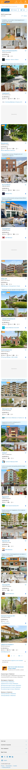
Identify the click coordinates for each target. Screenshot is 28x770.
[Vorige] (6, 656)
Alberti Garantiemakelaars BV (12, 505)
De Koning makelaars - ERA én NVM (9, 357)
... (16, 655)
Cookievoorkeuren (6, 767)
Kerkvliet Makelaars (9, 593)
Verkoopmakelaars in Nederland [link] (8, 695)
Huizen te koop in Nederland (7, 681)
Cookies (15, 765)
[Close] (25, 661)
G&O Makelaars (8, 237)
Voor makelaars (4, 748)
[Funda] (9, 2)
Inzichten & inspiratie (6, 744)
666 (19, 655)
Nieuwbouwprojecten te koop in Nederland (11, 687)
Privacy (2, 765)
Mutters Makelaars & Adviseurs (8, 150)
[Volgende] (22, 656)
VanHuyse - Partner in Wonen (12, 59)
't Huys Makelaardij (5, 623)
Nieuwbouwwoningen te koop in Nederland (11, 685)
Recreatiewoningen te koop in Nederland (10, 689)
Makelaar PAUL (8, 193)
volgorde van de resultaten (17, 660)
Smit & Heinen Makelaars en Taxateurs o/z (14, 417)
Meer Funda (4, 752)
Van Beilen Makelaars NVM (11, 461)
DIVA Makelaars (8, 549)
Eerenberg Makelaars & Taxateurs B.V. (13, 102)
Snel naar (3, 741)
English (5, 760)
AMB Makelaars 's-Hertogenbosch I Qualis (10, 286)
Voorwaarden (9, 765)
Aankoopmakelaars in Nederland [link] (8, 693)
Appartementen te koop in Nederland (9, 683)
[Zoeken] (25, 6)
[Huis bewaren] (25, 51)
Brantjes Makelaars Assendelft (12, 327)
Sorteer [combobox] (25, 16)
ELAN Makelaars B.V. (5, 652)
